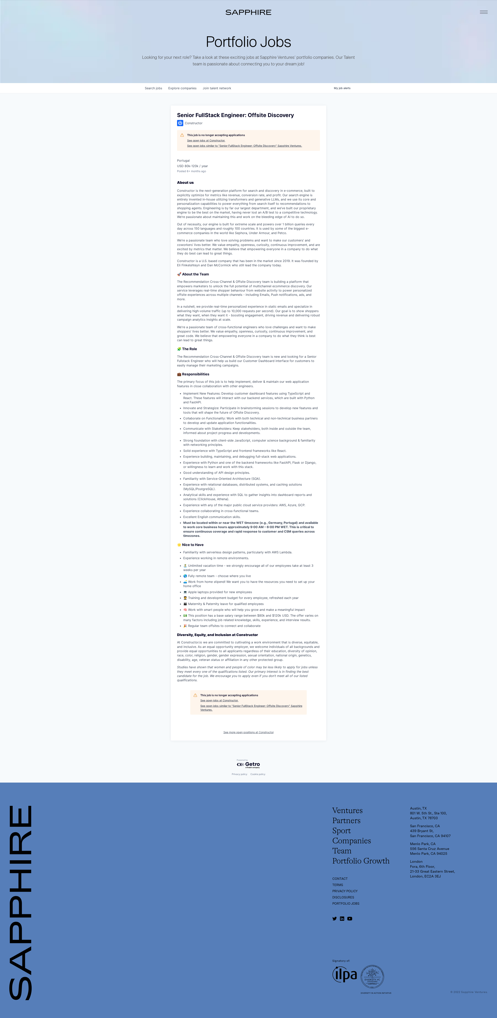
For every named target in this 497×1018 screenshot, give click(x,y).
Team (342, 851)
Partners (346, 821)
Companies (351, 841)
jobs (153, 88)
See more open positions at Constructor (248, 732)
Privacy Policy (345, 891)
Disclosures (343, 897)
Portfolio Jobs (345, 903)
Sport (341, 831)
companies (182, 88)
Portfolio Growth (361, 861)
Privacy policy (239, 774)
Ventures (347, 811)
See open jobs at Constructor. (206, 140)
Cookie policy (257, 774)
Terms (337, 885)
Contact (340, 879)
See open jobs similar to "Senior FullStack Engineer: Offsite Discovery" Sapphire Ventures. (244, 145)
